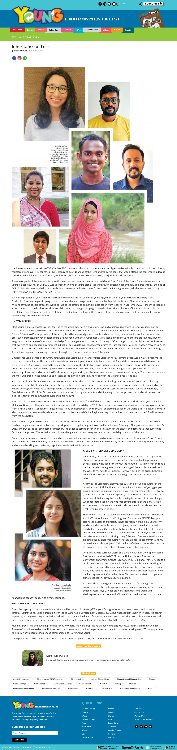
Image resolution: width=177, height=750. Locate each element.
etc (14, 37)
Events (128, 30)
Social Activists (85, 684)
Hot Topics (17, 29)
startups (132, 684)
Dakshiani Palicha (21, 51)
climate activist (77, 679)
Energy (85, 712)
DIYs (78, 30)
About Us (138, 709)
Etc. (83, 734)
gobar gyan (31, 37)
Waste (84, 730)
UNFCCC (103, 684)
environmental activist (62, 684)
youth (150, 689)
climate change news (100, 679)
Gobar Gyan (54, 30)
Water (84, 716)
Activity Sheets (91, 29)
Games (30, 30)
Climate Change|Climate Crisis (129, 679)
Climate (152, 679)
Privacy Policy (140, 716)
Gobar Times (87, 737)
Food (84, 723)
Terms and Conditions (143, 719)
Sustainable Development (130, 689)
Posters (117, 29)
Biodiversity (87, 727)
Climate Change (19, 684)
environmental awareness (23, 689)
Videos (106, 30)
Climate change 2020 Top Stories (50, 679)
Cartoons (68, 29)
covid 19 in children (21, 679)
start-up (118, 684)
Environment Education (51, 689)
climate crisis (106, 689)
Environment (73, 689)
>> (25, 37)
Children (89, 689)
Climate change (89, 719)
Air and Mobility (88, 709)
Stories (41, 29)
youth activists (40, 684)
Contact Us (139, 712)
